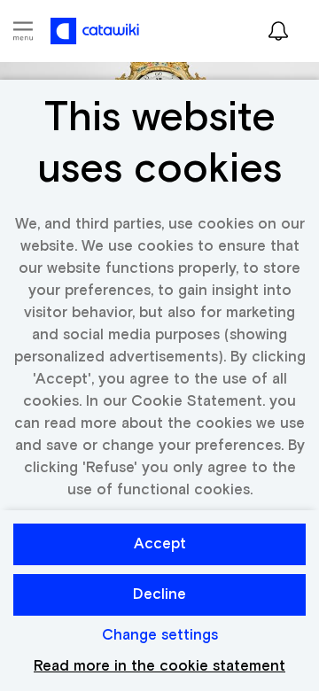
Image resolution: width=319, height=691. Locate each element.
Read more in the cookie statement (159, 666)
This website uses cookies (159, 144)
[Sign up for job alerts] (278, 31)
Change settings (160, 635)
